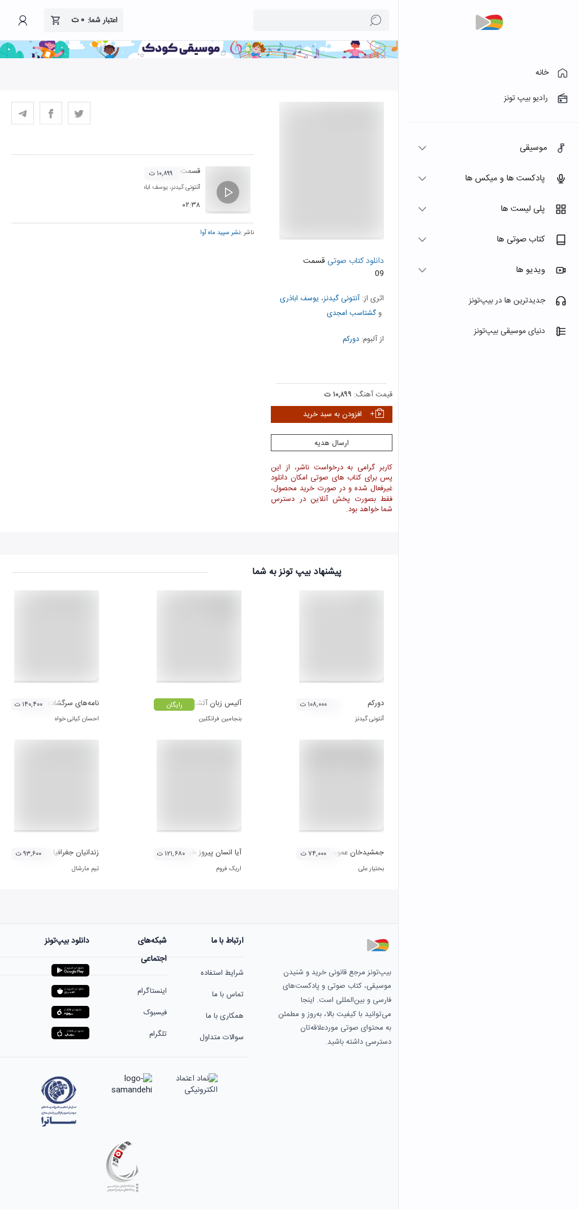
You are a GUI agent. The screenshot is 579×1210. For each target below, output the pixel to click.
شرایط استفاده (222, 973)
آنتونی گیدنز (341, 298)
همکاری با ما (225, 1016)
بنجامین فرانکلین (219, 719)
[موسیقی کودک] (199, 56)
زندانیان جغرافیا (76, 852)
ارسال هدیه (331, 443)
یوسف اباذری (299, 298)
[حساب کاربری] (22, 20)
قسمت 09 (184, 171)
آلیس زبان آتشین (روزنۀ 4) (200, 703)
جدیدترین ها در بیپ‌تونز (507, 301)
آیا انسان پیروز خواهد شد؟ (201, 852)
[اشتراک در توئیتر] (79, 113)
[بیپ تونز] (489, 23)
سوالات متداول (222, 1037)
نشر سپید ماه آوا (220, 233)
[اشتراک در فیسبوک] (51, 113)
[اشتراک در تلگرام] (22, 113)
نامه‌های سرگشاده (73, 703)
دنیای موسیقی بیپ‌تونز (509, 331)
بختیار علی (371, 869)
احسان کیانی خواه (77, 719)
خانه (541, 73)
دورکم (351, 339)
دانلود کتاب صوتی (354, 261)
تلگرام (158, 1034)
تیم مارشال (85, 869)
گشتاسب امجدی (351, 313)
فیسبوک (155, 1012)
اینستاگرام (152, 991)
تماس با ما (228, 994)
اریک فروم (228, 869)
